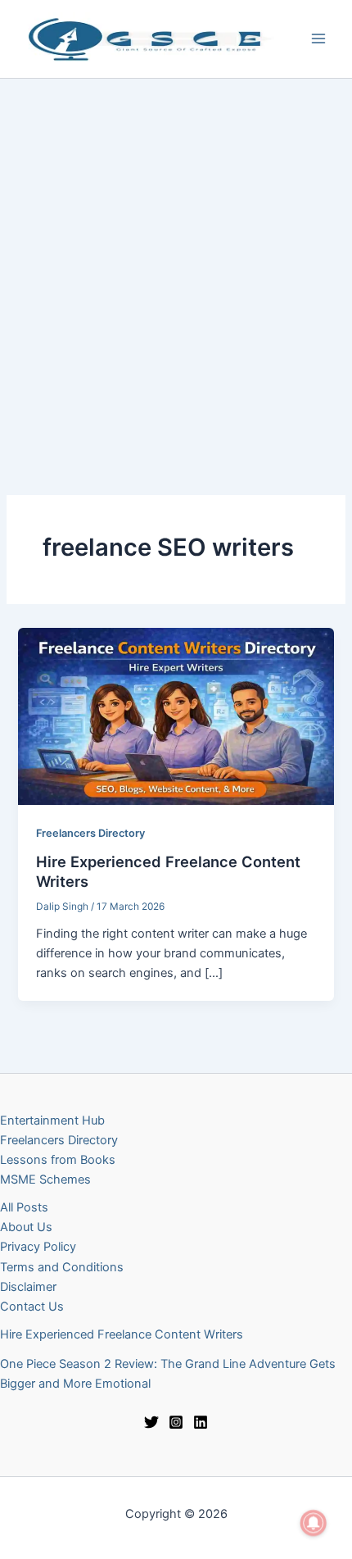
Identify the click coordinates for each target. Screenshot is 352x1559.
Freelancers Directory (90, 833)
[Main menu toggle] (318, 38)
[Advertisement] (176, 263)
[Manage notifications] (313, 1523)
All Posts (24, 1207)
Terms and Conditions (62, 1267)
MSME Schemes (45, 1179)
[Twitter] (151, 1422)
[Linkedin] (200, 1422)
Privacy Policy (38, 1246)
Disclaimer (28, 1286)
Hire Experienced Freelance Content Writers (121, 1334)
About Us (26, 1227)
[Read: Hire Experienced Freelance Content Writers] (175, 715)
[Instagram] (176, 1422)
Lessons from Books (57, 1159)
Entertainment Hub (52, 1120)
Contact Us (32, 1306)
